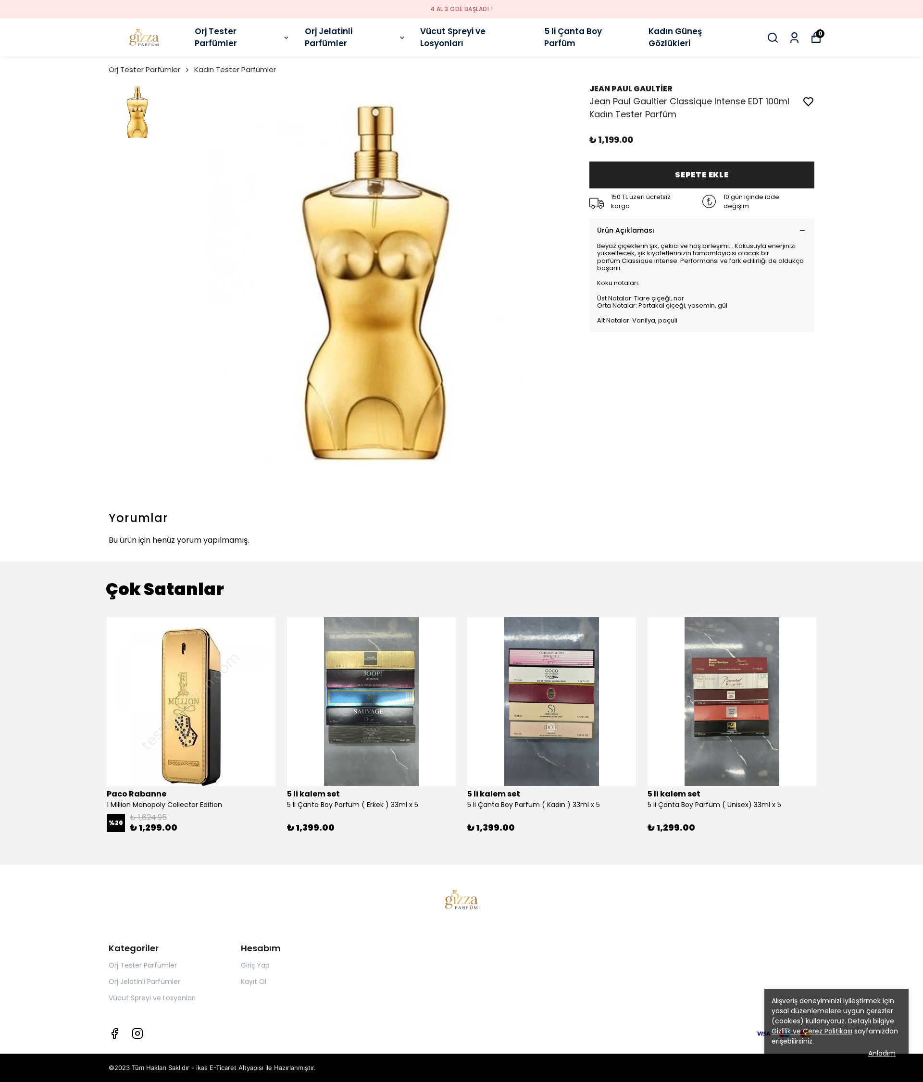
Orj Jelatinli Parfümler (328, 37)
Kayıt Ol (253, 981)
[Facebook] (114, 1033)
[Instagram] (137, 1033)
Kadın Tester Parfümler (235, 69)
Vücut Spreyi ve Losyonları (453, 37)
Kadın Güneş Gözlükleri (675, 37)
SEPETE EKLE (702, 174)
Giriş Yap (255, 965)
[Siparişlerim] (794, 38)
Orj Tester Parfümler (216, 37)
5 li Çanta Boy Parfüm (573, 37)
